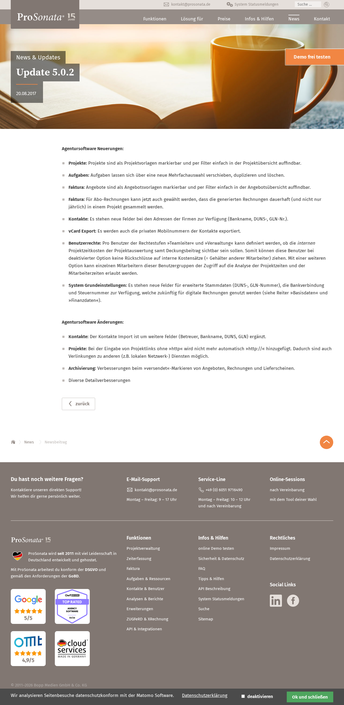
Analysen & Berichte (145, 598)
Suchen (326, 4)
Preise (224, 19)
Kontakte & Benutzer (145, 588)
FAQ (201, 568)
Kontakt (322, 19)
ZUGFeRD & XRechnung (147, 619)
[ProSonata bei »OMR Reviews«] (72, 628)
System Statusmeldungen (256, 4)
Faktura (133, 568)
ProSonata (13, 441)
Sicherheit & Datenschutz (221, 558)
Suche (203, 608)
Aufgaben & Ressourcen (148, 578)
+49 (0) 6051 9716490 (224, 489)
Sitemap (205, 619)
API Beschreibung (214, 588)
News (293, 19)
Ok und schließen (310, 697)
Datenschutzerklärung (290, 558)
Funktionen (154, 19)
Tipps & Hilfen (211, 578)
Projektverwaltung (143, 548)
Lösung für (192, 19)
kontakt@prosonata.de (190, 4)
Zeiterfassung (139, 558)
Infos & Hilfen (259, 19)
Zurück (82, 404)
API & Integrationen (144, 629)
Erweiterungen (140, 608)
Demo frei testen (312, 57)
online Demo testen (216, 548)
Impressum (280, 548)
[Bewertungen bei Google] (32, 628)
